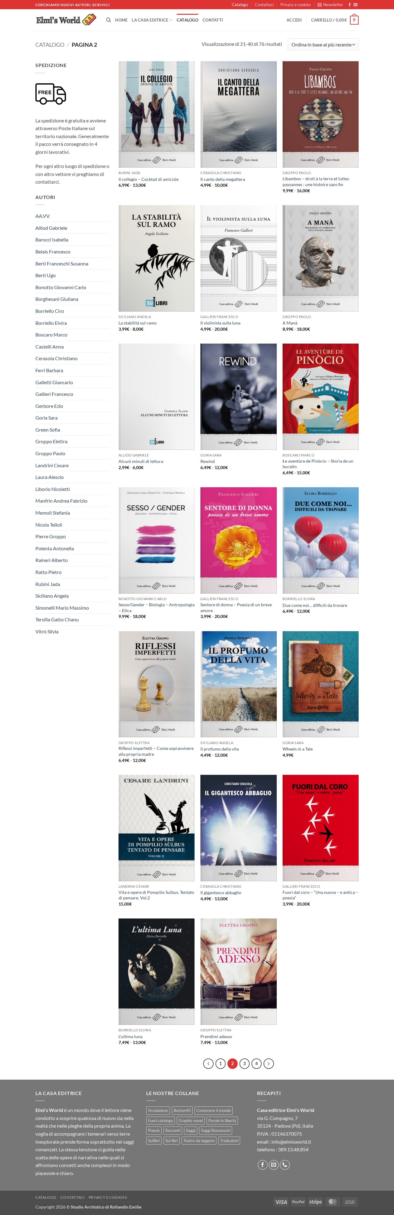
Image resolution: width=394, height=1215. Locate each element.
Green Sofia (47, 429)
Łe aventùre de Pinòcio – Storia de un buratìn (318, 463)
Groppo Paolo (50, 453)
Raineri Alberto (51, 560)
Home (121, 20)
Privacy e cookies (295, 4)
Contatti (213, 20)
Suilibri (154, 1140)
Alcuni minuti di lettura (141, 461)
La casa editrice (150, 20)
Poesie (154, 1130)
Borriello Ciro (49, 311)
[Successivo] (268, 1063)
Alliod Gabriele (51, 228)
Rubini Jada (47, 584)
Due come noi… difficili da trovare (315, 605)
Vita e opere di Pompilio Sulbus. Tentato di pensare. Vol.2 (156, 895)
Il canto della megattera (222, 179)
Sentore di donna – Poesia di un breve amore (236, 607)
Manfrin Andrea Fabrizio (61, 501)
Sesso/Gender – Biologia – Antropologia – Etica (157, 607)
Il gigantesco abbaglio (220, 892)
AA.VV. (42, 216)
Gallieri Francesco (54, 394)
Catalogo (240, 4)
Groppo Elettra (51, 441)
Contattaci (264, 4)
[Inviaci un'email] (355, 5)
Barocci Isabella (51, 239)
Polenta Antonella (54, 548)
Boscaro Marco (51, 334)
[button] (330, 4)
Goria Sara (46, 417)
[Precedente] (208, 1063)
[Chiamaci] (285, 1165)
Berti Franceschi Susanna (61, 263)
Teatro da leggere (199, 1140)
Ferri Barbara (49, 370)
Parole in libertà (222, 1120)
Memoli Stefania (52, 513)
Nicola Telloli (48, 525)
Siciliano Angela (52, 596)
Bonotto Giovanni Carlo (60, 287)
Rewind (207, 461)
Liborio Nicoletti (52, 489)
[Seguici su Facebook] (350, 5)
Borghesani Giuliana (56, 299)
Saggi (190, 1130)
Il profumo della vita (219, 748)
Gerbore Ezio (49, 406)
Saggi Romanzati (215, 1130)
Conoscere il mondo (213, 1110)
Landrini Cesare (52, 465)
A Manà (290, 322)
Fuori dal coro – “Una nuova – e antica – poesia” (320, 895)
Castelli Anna (49, 346)
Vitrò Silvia (46, 631)
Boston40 (182, 1110)
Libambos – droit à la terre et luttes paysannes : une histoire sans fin (316, 181)
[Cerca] (108, 20)
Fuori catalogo (160, 1120)
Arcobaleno (158, 1110)
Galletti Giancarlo (54, 382)
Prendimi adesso (216, 1036)
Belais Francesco (52, 251)
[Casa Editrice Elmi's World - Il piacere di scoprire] (66, 20)
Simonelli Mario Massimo (62, 608)
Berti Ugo (45, 275)
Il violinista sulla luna (220, 322)
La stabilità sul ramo (138, 322)
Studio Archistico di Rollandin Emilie (106, 1206)
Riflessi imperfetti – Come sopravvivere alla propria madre (156, 751)
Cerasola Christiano (56, 358)
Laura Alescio (49, 477)
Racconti (172, 1130)
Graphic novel (191, 1120)
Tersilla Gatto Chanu (57, 619)
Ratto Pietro (48, 572)
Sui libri (171, 1140)
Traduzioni (229, 1140)
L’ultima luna (131, 1036)
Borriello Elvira (51, 323)
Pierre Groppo (50, 536)
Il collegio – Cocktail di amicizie (149, 179)
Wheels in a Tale (298, 748)
